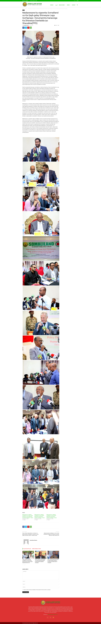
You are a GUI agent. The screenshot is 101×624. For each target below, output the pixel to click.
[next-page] (24, 564)
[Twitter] (76, 0)
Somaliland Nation (26, 25)
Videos (68, 4)
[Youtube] (78, 0)
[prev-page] (23, 564)
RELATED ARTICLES (27, 548)
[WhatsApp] (31, 28)
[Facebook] (74, 0)
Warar (51, 4)
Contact (73, 4)
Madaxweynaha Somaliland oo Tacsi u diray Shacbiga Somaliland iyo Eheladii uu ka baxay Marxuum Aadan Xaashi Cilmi (51, 534)
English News (61, 4)
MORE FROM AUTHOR (36, 548)
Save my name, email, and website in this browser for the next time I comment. (37, 589)
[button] (77, 5)
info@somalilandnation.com (52, 614)
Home (23, 8)
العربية (56, 4)
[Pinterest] (28, 28)
